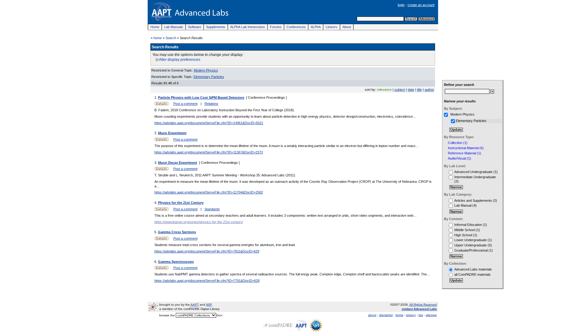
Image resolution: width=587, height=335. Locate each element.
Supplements (215, 27)
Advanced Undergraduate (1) (476, 172)
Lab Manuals (173, 27)
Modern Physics (206, 70)
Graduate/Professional (471, 250)
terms (399, 315)
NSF (209, 304)
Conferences (296, 27)
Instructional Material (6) (466, 148)
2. (156, 133)
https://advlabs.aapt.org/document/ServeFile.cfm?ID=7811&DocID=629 (206, 251)
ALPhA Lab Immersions (247, 27)
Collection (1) (457, 143)
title (419, 89)
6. (156, 261)
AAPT (194, 304)
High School (463, 235)
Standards (212, 209)
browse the (167, 315)
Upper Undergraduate (470, 245)
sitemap (431, 315)
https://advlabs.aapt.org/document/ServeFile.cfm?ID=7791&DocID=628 (207, 280)
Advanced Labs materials (473, 269)
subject (399, 89)
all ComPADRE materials (472, 274)
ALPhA (316, 27)
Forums (276, 27)
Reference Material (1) (464, 153)
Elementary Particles (209, 77)
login (401, 5)
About (346, 27)
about (372, 315)
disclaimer (386, 315)
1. (156, 97)
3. (156, 162)
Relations (211, 103)
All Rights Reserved (423, 304)
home (157, 38)
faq (421, 315)
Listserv (332, 27)
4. (156, 202)
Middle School (464, 230)
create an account (421, 5)
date (411, 89)
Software (194, 27)
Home (154, 27)
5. (156, 232)
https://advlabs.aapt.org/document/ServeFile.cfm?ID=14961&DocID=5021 (208, 123)
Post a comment (185, 103)
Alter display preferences (179, 59)
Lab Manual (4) (465, 205)
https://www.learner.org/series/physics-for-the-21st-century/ (198, 222)
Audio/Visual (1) (459, 158)
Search (170, 38)
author (429, 89)
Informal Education (468, 224)
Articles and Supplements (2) (475, 200)
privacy (411, 315)
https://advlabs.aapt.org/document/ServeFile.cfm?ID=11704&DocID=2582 (208, 192)
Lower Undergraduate (470, 240)
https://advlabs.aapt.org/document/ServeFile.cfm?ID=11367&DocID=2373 (208, 152)
